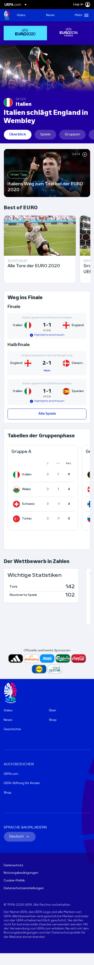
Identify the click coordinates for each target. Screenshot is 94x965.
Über (52, 710)
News (8, 720)
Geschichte (12, 729)
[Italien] (17, 474)
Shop (53, 720)
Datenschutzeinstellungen (24, 888)
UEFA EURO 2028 (7, 15)
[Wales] (17, 489)
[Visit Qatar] (54, 669)
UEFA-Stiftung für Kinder (22, 783)
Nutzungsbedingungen (21, 872)
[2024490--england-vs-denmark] (47, 363)
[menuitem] (27, 15)
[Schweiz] (17, 504)
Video (8, 710)
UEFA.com (11, 773)
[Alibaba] (31, 658)
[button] (80, 15)
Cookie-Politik (14, 880)
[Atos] (47, 658)
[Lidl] (39, 669)
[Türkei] (17, 518)
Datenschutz (13, 865)
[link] (21, 15)
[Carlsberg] (62, 658)
